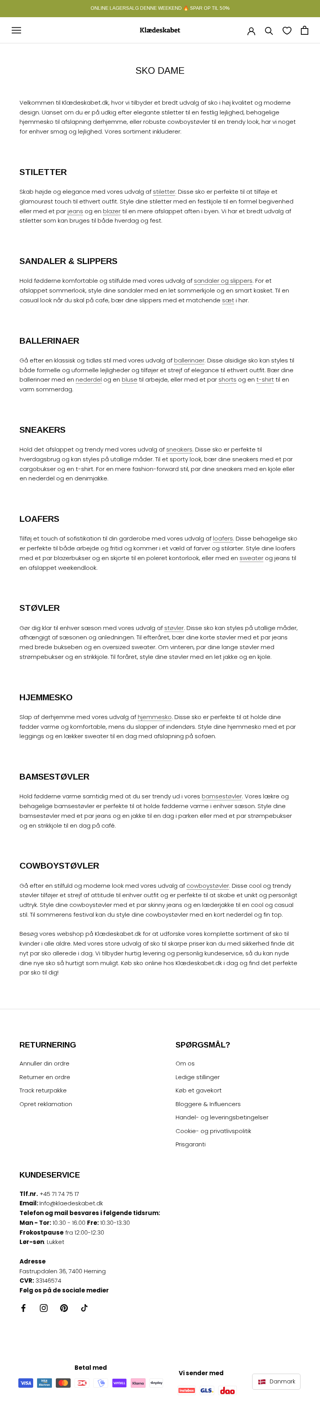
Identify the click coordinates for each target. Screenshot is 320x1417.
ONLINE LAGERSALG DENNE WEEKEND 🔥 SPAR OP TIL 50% (160, 8)
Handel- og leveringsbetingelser (222, 1117)
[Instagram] (44, 1308)
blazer (112, 211)
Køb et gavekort (199, 1090)
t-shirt (265, 379)
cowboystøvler (208, 886)
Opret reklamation (46, 1104)
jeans (75, 211)
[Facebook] (23, 1308)
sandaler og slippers (223, 281)
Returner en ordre (45, 1077)
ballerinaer (189, 360)
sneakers (179, 449)
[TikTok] (84, 1308)
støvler (174, 628)
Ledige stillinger (198, 1077)
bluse (129, 379)
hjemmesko (155, 717)
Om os (185, 1063)
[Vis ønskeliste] (287, 30)
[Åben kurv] (304, 30)
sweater (251, 558)
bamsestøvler (222, 796)
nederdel (89, 379)
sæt (228, 300)
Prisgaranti (191, 1144)
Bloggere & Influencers (208, 1104)
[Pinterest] (64, 1308)
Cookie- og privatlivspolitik (213, 1131)
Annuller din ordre (44, 1063)
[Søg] (269, 30)
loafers (223, 538)
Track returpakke (43, 1090)
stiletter (164, 191)
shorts (227, 379)
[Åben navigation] (16, 30)
